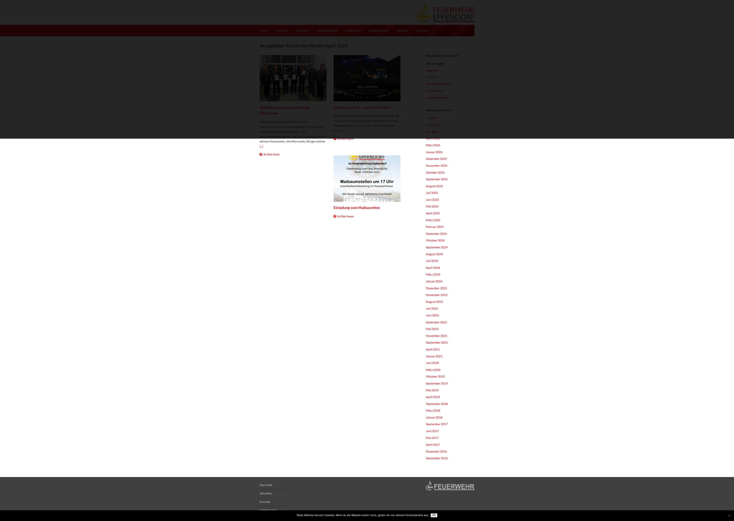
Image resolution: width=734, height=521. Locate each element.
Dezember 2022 (436, 322)
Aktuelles (266, 493)
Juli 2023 (432, 308)
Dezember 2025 (436, 158)
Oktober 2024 (435, 240)
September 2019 (437, 383)
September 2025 (437, 179)
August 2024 (434, 254)
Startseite (266, 485)
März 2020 (433, 369)
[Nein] (729, 516)
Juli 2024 (432, 261)
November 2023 (436, 295)
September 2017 (437, 424)
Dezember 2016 (436, 451)
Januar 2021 (434, 356)
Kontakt (265, 501)
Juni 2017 (432, 431)
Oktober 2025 (435, 172)
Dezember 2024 (436, 233)
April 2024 (433, 267)
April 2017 (433, 444)
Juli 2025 (432, 192)
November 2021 (436, 335)
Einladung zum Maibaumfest (357, 207)
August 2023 (434, 301)
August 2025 (434, 186)
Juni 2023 (432, 315)
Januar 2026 (434, 152)
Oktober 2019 (435, 376)
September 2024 (437, 247)
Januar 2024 (434, 281)
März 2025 (433, 220)
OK (434, 515)
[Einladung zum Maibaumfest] (367, 178)
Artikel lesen (271, 154)
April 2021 (433, 349)
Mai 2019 (432, 390)
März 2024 (433, 274)
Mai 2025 (432, 206)
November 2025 (436, 165)
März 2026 (433, 145)
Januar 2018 (434, 417)
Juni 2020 (432, 363)
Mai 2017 (432, 438)
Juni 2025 (432, 199)
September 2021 (437, 342)
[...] (261, 146)
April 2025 (433, 213)
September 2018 (437, 404)
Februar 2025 (435, 226)
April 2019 (433, 397)
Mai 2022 (432, 329)
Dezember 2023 (436, 288)
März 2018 (433, 410)
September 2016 (437, 458)
